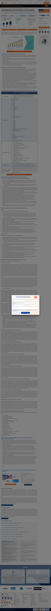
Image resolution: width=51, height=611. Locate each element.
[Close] (38, 296)
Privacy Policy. (33, 310)
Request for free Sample (25, 313)
